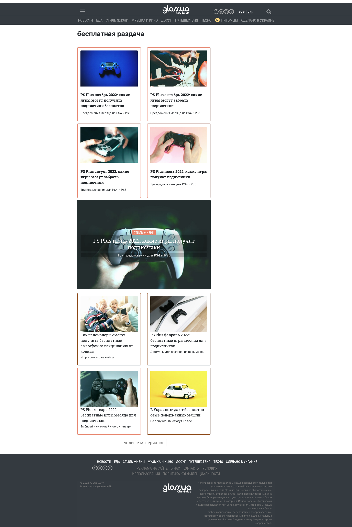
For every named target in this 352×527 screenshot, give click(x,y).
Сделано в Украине (257, 20)
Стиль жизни (117, 20)
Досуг (166, 20)
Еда (99, 20)
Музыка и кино (145, 20)
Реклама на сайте (152, 468)
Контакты (191, 468)
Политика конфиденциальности (191, 474)
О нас (175, 468)
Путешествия (186, 20)
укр (250, 12)
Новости (85, 20)
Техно (206, 20)
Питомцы (229, 20)
